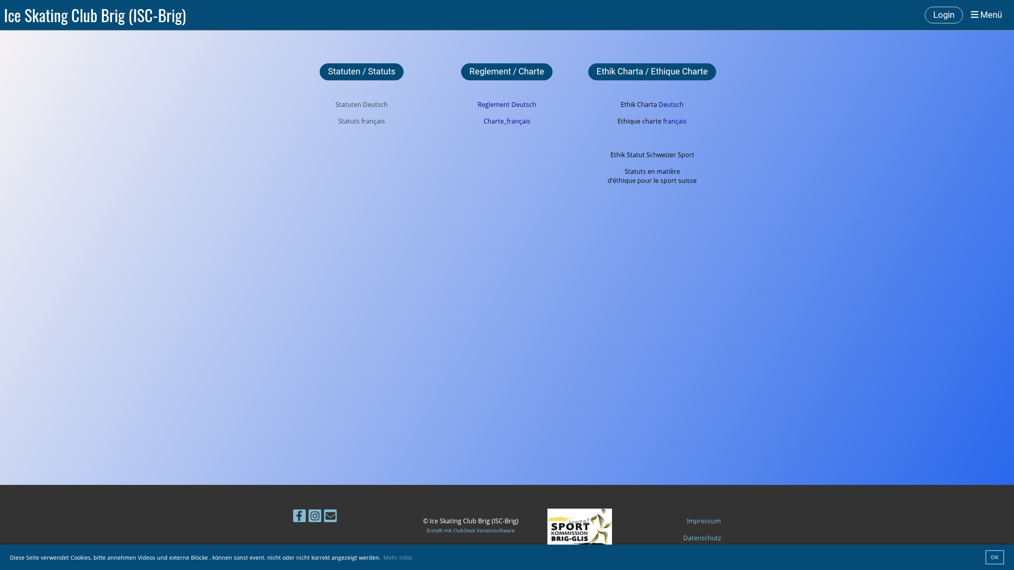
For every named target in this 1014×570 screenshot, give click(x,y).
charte (651, 121)
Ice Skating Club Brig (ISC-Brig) (95, 15)
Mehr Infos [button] (397, 557)
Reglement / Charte (506, 71)
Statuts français (361, 121)
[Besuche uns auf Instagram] (315, 517)
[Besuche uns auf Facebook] (299, 517)
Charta (647, 104)
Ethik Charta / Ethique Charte (652, 71)
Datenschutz (702, 538)
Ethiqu (630, 121)
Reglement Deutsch (507, 104)
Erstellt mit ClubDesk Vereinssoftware (471, 530)
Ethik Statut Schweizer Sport (652, 154)
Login (944, 15)
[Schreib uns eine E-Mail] (330, 517)
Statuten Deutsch (361, 104)
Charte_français (507, 121)
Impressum (704, 521)
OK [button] (995, 557)
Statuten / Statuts (361, 71)
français (675, 121)
